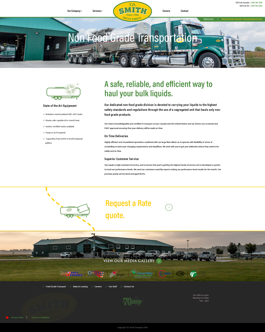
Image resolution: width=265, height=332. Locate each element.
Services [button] (97, 11)
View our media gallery (129, 260)
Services (209, 19)
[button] (74, 11)
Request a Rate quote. (128, 208)
